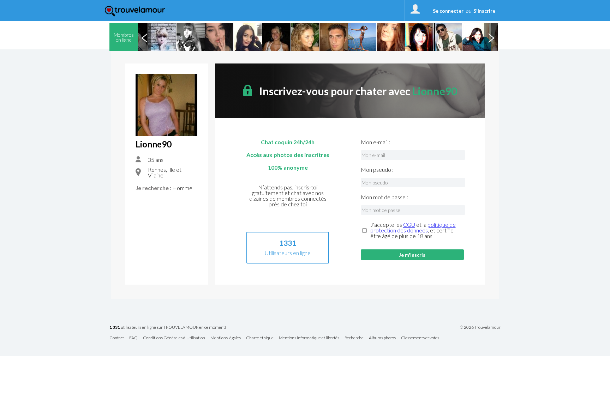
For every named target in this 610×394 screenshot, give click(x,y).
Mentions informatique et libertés (309, 338)
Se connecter (448, 11)
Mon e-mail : (375, 142)
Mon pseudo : (377, 169)
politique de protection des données (413, 227)
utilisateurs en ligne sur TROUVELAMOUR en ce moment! (167, 327)
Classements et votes (420, 338)
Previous (144, 37)
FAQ (133, 338)
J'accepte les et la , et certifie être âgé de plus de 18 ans (413, 230)
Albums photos (382, 338)
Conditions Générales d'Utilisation (174, 338)
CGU (409, 224)
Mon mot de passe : (384, 197)
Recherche (354, 338)
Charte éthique (260, 338)
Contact (116, 338)
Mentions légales (225, 338)
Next (491, 37)
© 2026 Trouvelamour (480, 327)
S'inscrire (484, 11)
